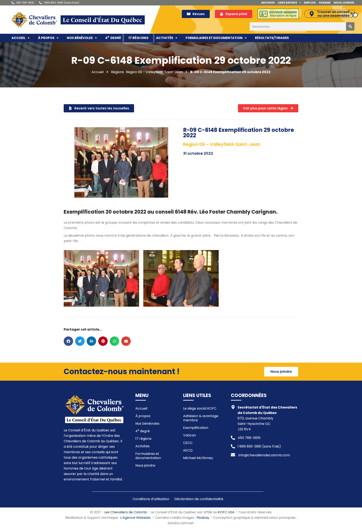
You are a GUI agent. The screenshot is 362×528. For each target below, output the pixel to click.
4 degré (113, 37)
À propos (46, 38)
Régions (117, 72)
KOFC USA (226, 512)
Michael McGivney (198, 457)
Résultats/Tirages (272, 38)
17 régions (138, 38)
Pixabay (203, 517)
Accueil (19, 38)
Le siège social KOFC (199, 408)
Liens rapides (287, 2)
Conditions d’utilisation (151, 499)
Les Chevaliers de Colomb (125, 512)
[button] (68, 341)
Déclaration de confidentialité (198, 499)
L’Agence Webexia (135, 517)
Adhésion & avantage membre (200, 418)
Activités (164, 38)
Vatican (189, 435)
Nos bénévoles (80, 38)
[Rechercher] (350, 26)
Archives (268, 2)
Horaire (325, 2)
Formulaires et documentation (214, 38)
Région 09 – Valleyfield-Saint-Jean (154, 72)
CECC (188, 442)
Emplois (310, 2)
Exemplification (195, 427)
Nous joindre (344, 2)
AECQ (188, 450)
